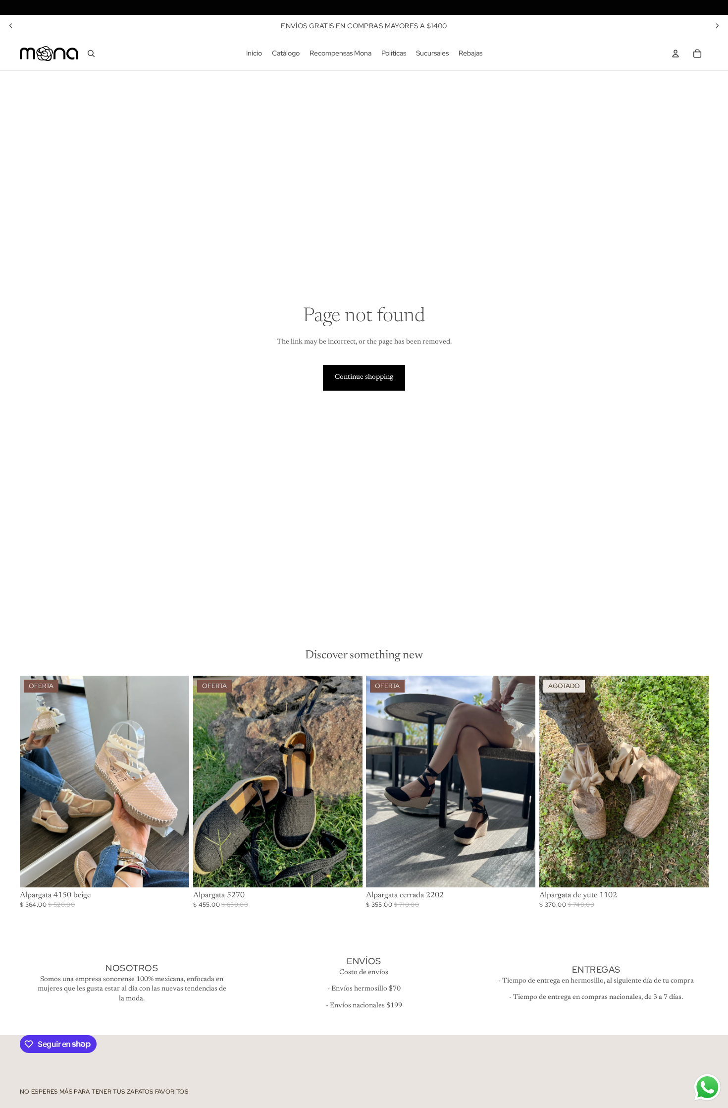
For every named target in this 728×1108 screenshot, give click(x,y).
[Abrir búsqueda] (91, 53)
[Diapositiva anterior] (11, 26)
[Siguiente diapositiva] (717, 26)
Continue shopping (364, 377)
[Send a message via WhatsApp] (707, 1087)
